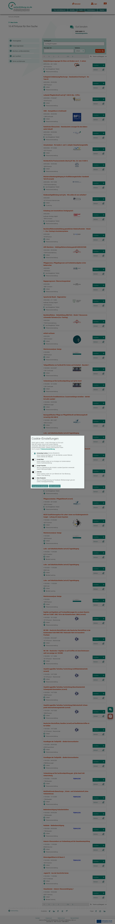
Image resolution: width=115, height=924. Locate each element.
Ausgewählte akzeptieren (40, 486)
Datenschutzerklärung (48, 449)
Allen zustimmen (55, 486)
